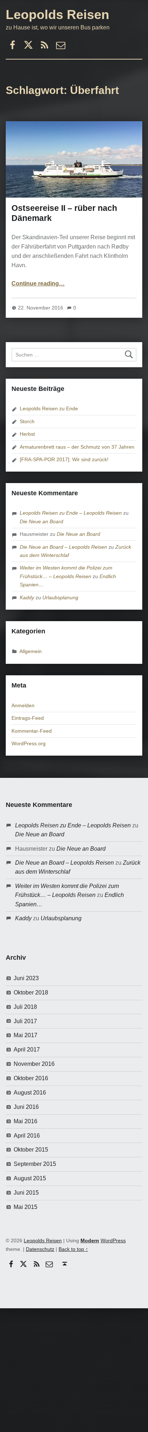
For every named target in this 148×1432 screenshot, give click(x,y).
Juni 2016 (26, 1107)
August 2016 (30, 1093)
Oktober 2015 (31, 1150)
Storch (27, 421)
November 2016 (34, 1064)
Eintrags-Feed (27, 718)
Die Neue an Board (41, 521)
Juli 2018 (25, 1007)
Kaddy (27, 597)
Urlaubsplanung (60, 597)
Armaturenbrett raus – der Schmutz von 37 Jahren (77, 447)
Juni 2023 (26, 978)
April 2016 (27, 1136)
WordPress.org (28, 743)
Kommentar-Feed (31, 731)
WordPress (113, 1240)
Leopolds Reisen (57, 14)
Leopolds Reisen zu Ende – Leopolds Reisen (71, 513)
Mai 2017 (25, 1035)
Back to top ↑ (73, 1249)
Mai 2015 (25, 1207)
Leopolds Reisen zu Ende (49, 408)
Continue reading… (38, 283)
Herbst (27, 434)
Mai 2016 (25, 1121)
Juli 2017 (25, 1021)
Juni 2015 (26, 1193)
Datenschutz (40, 1249)
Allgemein (30, 651)
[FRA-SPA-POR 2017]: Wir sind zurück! (64, 459)
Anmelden (22, 705)
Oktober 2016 (31, 1078)
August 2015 (30, 1178)
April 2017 (27, 1049)
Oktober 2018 (31, 992)
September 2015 (35, 1164)
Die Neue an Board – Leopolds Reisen (63, 547)
